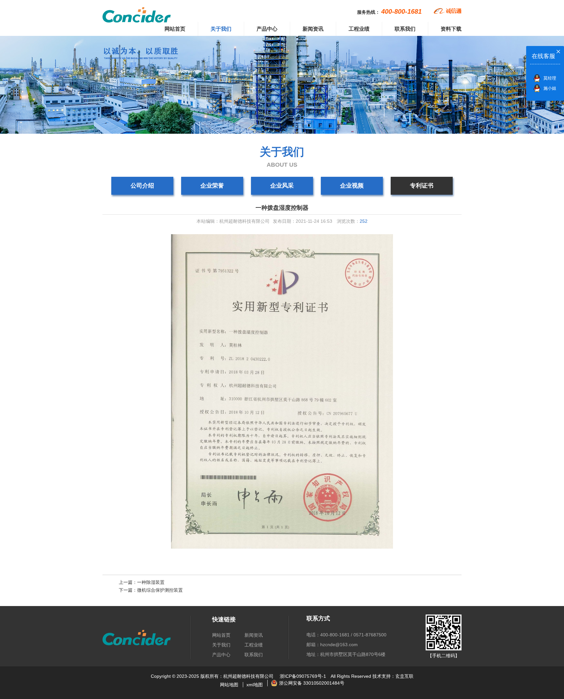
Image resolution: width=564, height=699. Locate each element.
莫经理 (549, 78)
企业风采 (282, 185)
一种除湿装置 (150, 582)
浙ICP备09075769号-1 (303, 676)
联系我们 (405, 29)
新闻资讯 (313, 29)
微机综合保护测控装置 (160, 590)
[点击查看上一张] (192, 391)
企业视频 (352, 185)
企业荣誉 (212, 185)
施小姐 (549, 88)
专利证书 (421, 185)
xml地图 (254, 684)
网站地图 (229, 684)
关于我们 (221, 29)
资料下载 (451, 29)
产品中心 (267, 29)
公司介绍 (142, 185)
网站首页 (174, 29)
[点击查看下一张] (372, 391)
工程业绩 (359, 29)
